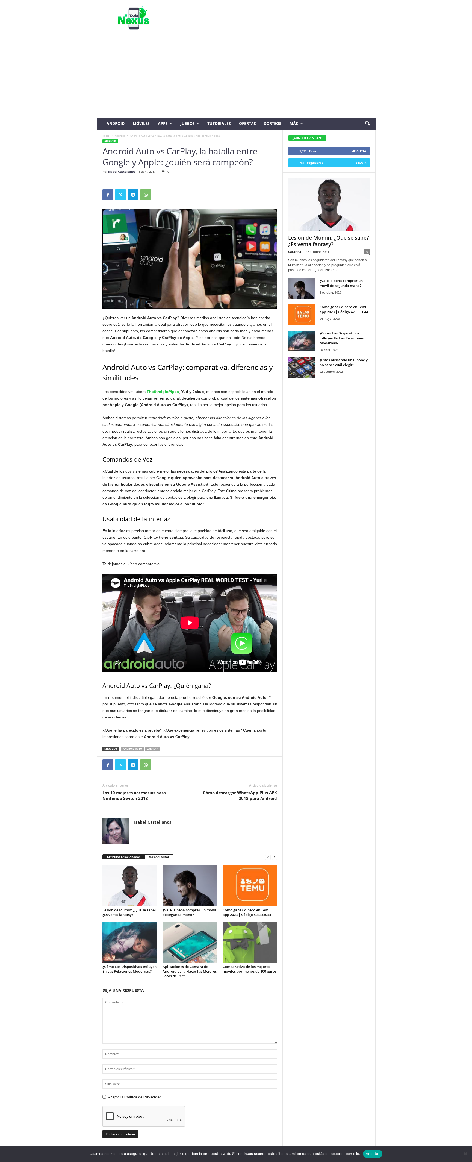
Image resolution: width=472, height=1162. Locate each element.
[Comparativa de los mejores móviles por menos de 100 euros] (250, 942)
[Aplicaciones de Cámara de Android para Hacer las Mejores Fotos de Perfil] (190, 942)
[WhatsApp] (145, 194)
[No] (465, 1154)
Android (116, 123)
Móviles (141, 123)
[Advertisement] (236, 76)
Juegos (187, 123)
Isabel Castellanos (121, 171)
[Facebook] (107, 194)
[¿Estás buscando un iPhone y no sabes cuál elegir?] (301, 367)
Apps (163, 123)
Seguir (361, 162)
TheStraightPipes (163, 391)
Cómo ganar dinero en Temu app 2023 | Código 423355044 (247, 912)
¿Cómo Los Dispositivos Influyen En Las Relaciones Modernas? (129, 969)
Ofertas (247, 123)
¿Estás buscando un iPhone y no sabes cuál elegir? (344, 362)
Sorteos (272, 123)
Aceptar (373, 1153)
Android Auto (132, 748)
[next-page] (274, 857)
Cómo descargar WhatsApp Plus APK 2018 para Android (240, 795)
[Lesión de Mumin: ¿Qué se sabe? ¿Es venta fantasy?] (129, 885)
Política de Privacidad (142, 1097)
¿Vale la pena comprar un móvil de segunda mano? (189, 912)
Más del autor (159, 857)
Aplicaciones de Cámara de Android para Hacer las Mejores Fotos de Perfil (190, 971)
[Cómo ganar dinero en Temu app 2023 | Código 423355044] (250, 885)
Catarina (294, 252)
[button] (367, 124)
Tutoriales (219, 123)
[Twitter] (120, 194)
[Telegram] (133, 194)
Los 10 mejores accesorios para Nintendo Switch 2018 (134, 795)
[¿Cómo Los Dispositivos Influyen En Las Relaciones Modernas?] (129, 942)
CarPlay (152, 748)
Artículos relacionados (123, 857)
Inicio (106, 135)
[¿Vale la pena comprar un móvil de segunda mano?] (190, 885)
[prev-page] (268, 857)
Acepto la (134, 1097)
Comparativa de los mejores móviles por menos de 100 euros (249, 969)
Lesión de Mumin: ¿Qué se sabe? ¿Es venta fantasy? (129, 912)
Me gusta (358, 151)
